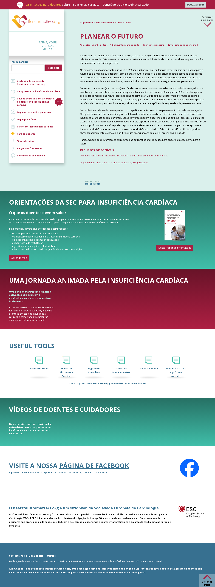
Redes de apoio (93, 182)
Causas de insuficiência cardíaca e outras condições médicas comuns (39, 101)
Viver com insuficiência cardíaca (35, 126)
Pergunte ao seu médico (31, 155)
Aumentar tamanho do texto (94, 45)
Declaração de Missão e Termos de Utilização (32, 561)
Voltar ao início (207, 583)
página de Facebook (94, 465)
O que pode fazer (27, 119)
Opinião (51, 555)
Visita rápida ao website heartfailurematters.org (31, 82)
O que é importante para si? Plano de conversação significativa (114, 162)
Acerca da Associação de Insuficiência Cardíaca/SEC (113, 561)
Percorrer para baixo (207, 18)
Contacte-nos (17, 555)
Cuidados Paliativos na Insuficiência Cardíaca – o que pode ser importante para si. (124, 155)
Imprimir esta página (153, 45)
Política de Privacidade (71, 561)
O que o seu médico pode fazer (34, 112)
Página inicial (86, 22)
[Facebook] (189, 468)
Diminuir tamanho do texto (125, 45)
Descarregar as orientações (174, 247)
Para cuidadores (26, 133)
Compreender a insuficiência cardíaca (38, 91)
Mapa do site (35, 555)
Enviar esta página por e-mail (183, 45)
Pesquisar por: (19, 61)
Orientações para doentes (43, 4)
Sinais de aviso (25, 141)
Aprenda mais (19, 258)
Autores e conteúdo (153, 561)
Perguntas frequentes (29, 148)
